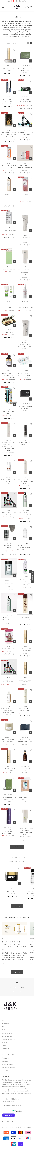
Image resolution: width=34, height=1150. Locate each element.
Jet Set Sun (25, 617)
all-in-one (6, 938)
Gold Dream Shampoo (25, 239)
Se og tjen (5, 1070)
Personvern (5, 1058)
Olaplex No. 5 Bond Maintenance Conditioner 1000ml (25, 547)
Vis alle (17, 906)
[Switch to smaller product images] (31, 43)
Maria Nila (8, 194)
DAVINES (8, 370)
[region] (17, 985)
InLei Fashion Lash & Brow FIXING (25, 134)
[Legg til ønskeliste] (14, 49)
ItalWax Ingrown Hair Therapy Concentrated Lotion (25, 582)
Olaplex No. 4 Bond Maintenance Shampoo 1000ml (8, 710)
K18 (25, 163)
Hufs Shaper (12, 891)
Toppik (25, 440)
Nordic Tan (25, 766)
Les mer (4, 963)
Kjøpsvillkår (5, 1061)
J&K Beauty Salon (7, 1036)
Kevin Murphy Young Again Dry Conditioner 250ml (9, 831)
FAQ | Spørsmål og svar (9, 1067)
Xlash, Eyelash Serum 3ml (8, 100)
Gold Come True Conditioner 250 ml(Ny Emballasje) (25, 344)
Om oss (4, 1045)
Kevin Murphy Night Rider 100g (25, 407)
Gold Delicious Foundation (25, 681)
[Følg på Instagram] (8, 1122)
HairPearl (25, 97)
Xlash (9, 97)
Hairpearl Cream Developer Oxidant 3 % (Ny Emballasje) (25, 306)
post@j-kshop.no (16, 1105)
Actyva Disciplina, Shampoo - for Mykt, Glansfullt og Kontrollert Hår (9, 446)
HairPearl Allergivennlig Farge (25, 101)
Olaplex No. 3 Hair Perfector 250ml (9, 231)
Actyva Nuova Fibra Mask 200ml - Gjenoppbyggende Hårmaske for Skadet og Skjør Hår (25, 833)
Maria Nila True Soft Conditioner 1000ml (9, 619)
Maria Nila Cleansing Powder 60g (9, 585)
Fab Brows (8, 330)
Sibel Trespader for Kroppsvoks (25, 798)
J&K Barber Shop (7, 1033)
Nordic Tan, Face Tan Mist (25, 769)
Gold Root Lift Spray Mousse (25, 650)
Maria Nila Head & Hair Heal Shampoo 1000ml (8, 199)
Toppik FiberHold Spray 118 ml (25, 443)
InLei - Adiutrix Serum (9, 412)
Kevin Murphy (25, 66)
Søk (3, 1020)
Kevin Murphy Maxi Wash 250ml (9, 798)
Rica (8, 266)
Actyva (25, 266)
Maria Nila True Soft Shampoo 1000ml (25, 514)
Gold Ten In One (9, 68)
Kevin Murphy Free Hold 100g (25, 69)
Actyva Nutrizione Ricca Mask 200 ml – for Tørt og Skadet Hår (25, 272)
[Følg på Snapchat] (13, 1122)
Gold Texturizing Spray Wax (9, 769)
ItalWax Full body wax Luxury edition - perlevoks (8, 135)
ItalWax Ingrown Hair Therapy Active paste (9, 306)
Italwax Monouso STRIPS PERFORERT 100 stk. (25, 375)
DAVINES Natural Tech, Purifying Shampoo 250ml (8, 375)
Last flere (17, 847)
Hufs (11, 888)
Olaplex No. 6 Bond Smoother (8, 480)
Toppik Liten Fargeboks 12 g (9, 546)
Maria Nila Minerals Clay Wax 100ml (9, 741)
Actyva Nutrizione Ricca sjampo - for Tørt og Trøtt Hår (25, 481)
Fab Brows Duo (9, 332)
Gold (8, 66)
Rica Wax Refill (9, 269)
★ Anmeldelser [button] (32, 576)
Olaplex (8, 227)
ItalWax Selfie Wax (9, 649)
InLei (25, 130)
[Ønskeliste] (28, 7)
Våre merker (5, 1023)
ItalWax (8, 130)
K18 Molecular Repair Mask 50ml (25, 167)
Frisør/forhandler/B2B (8, 1039)
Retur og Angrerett (7, 1064)
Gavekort (4, 1042)
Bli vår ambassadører (8, 1030)
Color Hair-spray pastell (9, 513)
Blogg (3, 1027)
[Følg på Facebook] (3, 1122)
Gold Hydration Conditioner (25, 709)
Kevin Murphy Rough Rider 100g (25, 741)
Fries (8, 510)
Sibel (25, 795)
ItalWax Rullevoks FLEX (25, 198)
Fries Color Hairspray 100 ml (8, 681)
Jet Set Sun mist (25, 620)
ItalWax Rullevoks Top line (9, 167)
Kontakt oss (5, 1048)
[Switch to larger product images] (28, 43)
